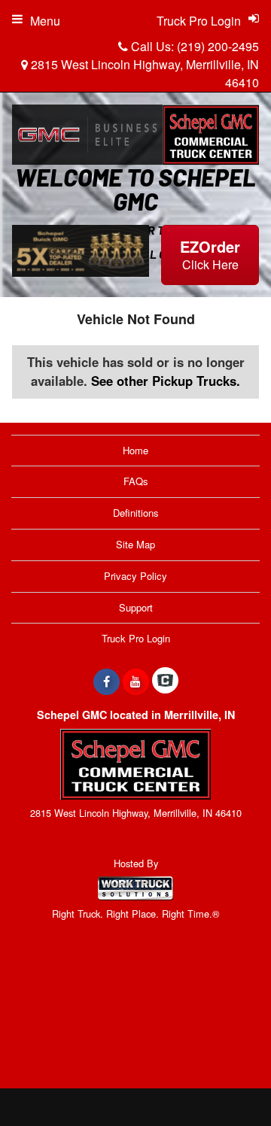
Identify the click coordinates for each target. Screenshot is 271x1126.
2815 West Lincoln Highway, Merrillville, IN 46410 (143, 73)
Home (135, 450)
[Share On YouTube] (136, 681)
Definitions (136, 512)
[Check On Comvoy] (165, 681)
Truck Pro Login (136, 638)
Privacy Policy (135, 576)
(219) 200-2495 (218, 46)
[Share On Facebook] (106, 681)
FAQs (135, 481)
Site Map (135, 544)
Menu (45, 20)
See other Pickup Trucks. (165, 381)
